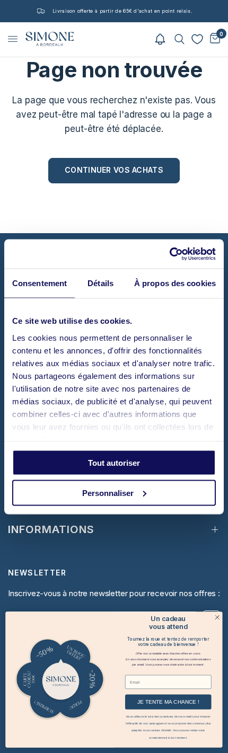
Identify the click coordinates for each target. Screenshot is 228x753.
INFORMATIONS (51, 529)
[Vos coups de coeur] (197, 39)
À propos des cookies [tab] (175, 283)
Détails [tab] (100, 283)
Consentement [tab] (39, 283)
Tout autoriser (114, 462)
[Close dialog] (217, 617)
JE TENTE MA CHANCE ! (168, 702)
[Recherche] (179, 39)
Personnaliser (108, 492)
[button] (160, 39)
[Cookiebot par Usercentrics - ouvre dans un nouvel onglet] (169, 254)
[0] (213, 39)
